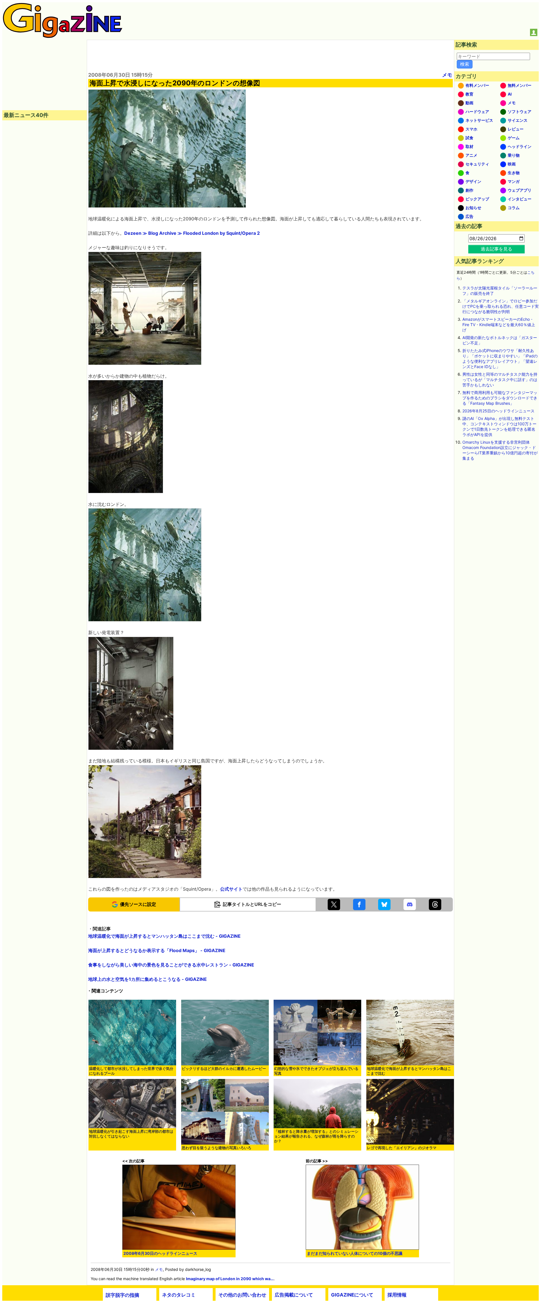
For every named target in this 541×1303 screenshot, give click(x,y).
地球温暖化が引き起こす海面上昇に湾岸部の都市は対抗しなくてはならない (131, 1133)
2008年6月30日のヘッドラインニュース (160, 1253)
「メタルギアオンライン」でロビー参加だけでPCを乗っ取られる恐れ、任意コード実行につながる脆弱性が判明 (500, 306)
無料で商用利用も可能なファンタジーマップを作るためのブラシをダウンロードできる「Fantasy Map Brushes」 (499, 398)
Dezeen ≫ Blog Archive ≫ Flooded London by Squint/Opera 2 (192, 233)
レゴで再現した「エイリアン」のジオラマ (401, 1148)
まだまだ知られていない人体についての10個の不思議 (354, 1253)
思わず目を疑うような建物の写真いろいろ (216, 1148)
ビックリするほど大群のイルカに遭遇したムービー (224, 1069)
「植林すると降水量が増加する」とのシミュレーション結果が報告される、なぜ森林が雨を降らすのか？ (316, 1136)
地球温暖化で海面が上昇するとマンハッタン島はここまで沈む (409, 1071)
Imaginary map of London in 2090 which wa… (230, 1278)
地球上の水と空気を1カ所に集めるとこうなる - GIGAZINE (147, 979)
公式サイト (231, 889)
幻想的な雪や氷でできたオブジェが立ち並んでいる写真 (316, 1071)
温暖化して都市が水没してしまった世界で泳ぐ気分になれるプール (131, 1071)
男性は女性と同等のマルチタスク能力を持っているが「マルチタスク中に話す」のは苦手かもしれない (499, 379)
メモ (447, 75)
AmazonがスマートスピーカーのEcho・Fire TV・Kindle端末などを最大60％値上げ (498, 324)
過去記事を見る (496, 249)
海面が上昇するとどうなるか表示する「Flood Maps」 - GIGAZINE (156, 950)
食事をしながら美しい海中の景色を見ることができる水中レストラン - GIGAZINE (171, 965)
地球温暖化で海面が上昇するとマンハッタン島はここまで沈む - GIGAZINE (164, 936)
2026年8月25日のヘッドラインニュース (498, 410)
